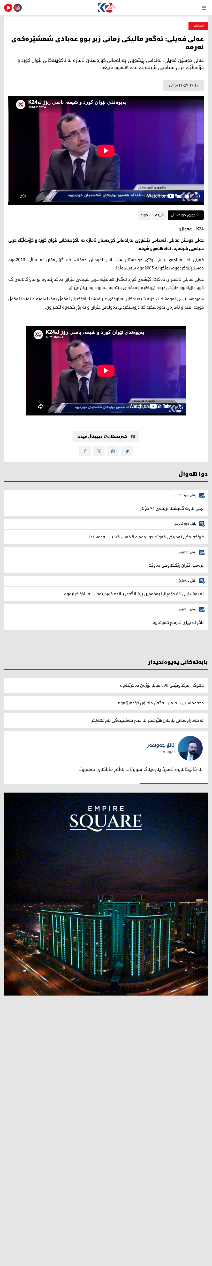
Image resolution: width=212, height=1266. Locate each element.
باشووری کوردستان (186, 215)
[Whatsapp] (113, 451)
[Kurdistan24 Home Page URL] (106, 8)
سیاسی (198, 25)
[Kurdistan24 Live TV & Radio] (8, 8)
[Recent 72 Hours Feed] (17, 8)
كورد (144, 215)
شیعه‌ (159, 215)
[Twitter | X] (99, 451)
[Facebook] (85, 451)
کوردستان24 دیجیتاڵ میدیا (102, 436)
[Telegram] (127, 451)
